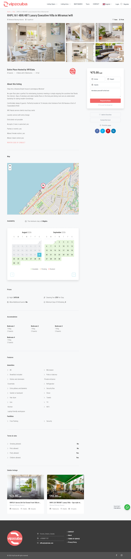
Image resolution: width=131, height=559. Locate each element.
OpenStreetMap (71, 213)
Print (122, 19)
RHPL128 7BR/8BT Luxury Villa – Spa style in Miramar (65, 503)
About (70, 535)
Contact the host (105, 120)
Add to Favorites (106, 115)
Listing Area (64, 4)
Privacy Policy (72, 542)
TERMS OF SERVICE (74, 539)
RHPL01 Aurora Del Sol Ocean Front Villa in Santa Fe (25, 503)
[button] (43, 186)
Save (115, 19)
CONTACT (96, 4)
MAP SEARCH (78, 4)
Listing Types (51, 4)
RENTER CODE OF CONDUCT (16, 143)
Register (126, 4)
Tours (87, 4)
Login (117, 4)
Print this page (106, 125)
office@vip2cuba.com (46, 543)
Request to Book (105, 101)
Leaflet (66, 213)
